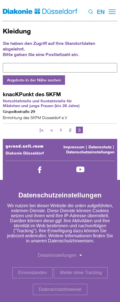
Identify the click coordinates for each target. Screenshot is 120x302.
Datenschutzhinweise (60, 289)
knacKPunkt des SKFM (32, 94)
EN (101, 11)
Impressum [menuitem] (74, 146)
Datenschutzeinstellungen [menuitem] (90, 151)
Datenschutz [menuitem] (100, 146)
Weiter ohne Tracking (81, 272)
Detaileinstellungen (57, 255)
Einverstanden (32, 272)
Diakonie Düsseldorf (25, 153)
